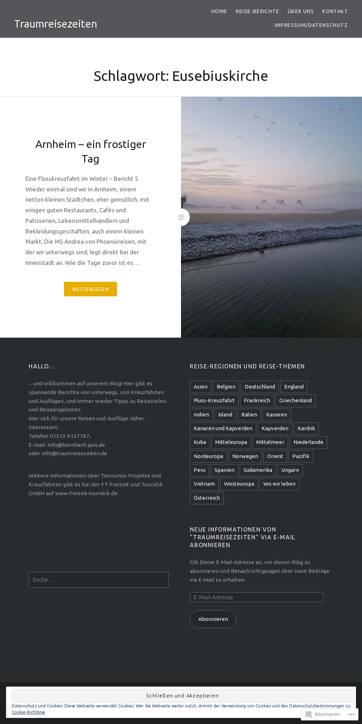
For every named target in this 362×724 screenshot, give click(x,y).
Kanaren (276, 414)
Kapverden (275, 428)
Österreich (207, 498)
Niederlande (308, 442)
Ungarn (290, 470)
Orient (275, 456)
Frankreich (257, 400)
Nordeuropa (208, 456)
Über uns (301, 11)
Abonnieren (213, 619)
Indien (201, 414)
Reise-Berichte (257, 11)
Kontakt (335, 11)
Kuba (200, 442)
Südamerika (258, 470)
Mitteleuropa (231, 442)
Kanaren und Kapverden (223, 428)
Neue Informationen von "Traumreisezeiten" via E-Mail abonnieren (242, 537)
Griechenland (295, 400)
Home (219, 11)
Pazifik (300, 456)
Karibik (306, 428)
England (294, 387)
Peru (199, 470)
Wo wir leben (279, 484)
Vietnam (204, 484)
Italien (249, 414)
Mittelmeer (270, 442)
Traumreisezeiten (55, 24)
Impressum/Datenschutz (311, 25)
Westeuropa (239, 484)
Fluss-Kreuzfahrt (214, 400)
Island (225, 414)
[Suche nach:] (99, 580)
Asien (201, 387)
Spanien (224, 470)
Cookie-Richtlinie (28, 712)
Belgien (226, 387)
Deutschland (260, 387)
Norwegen (245, 456)
